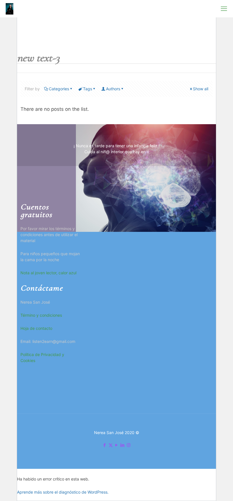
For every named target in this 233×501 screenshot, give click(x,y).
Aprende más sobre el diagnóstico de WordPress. (63, 492)
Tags (87, 88)
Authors (113, 88)
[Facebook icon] (105, 445)
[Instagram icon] (128, 445)
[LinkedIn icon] (122, 445)
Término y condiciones (41, 315)
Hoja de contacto (36, 328)
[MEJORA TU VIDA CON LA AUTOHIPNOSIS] (9, 8)
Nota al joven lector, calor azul (48, 272)
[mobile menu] (224, 8)
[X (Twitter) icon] (111, 445)
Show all (200, 88)
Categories (59, 88)
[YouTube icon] (117, 445)
